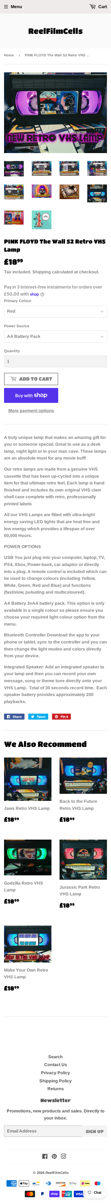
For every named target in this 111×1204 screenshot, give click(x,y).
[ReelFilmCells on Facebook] (45, 1157)
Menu (16, 6)
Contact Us (55, 1064)
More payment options (31, 410)
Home (9, 55)
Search (55, 1056)
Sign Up (94, 1131)
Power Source (16, 326)
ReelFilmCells (55, 31)
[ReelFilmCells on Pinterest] (54, 1157)
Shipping (41, 272)
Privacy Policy (55, 1072)
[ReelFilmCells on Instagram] (63, 1157)
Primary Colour (17, 301)
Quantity (12, 351)
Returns (55, 1088)
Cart (102, 6)
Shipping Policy (55, 1081)
